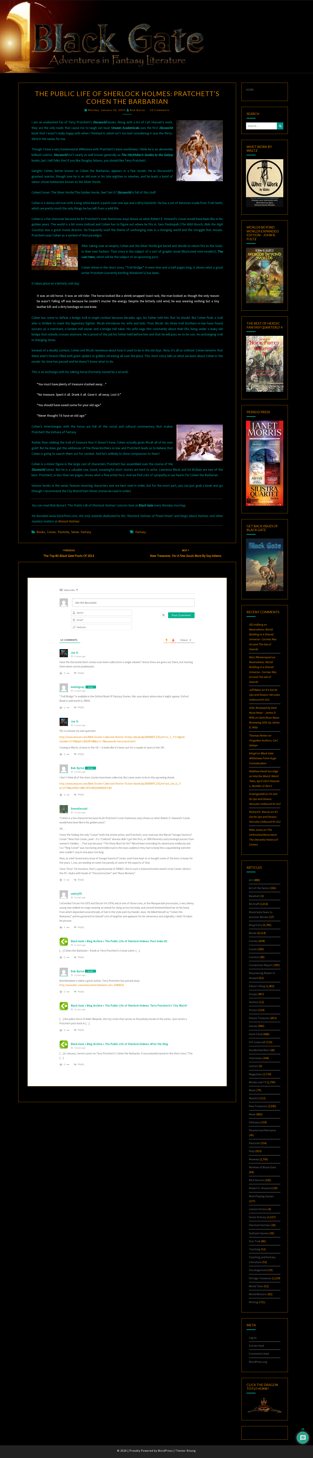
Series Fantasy (81, 532)
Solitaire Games (259, 1233)
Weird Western (258, 1294)
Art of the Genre (259, 888)
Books (40, 532)
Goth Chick (255, 1034)
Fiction (253, 1010)
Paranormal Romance (262, 1130)
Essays (253, 994)
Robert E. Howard (260, 1188)
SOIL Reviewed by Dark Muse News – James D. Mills (263, 712)
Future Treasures (259, 1018)
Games (253, 1026)
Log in (252, 1337)
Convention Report (261, 965)
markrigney (78, 687)
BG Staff (254, 904)
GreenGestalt (79, 808)
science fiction (258, 1209)
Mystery (254, 1098)
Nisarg (191, 1450)
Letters (253, 1066)
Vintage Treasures (260, 1278)
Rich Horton (256, 1180)
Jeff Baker (255, 690)
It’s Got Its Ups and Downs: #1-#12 (264, 694)
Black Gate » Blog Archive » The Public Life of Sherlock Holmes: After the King (119, 1044)
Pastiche (63, 532)
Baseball (254, 896)
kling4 (252, 753)
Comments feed (259, 1353)
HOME (250, 89)
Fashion (253, 1002)
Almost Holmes (68, 521)
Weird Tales (256, 1286)
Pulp (252, 1151)
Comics (253, 941)
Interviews (255, 1058)
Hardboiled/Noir (259, 1050)
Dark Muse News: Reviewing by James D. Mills (264, 722)
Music (252, 1090)
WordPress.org (258, 1362)
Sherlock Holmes (259, 1225)
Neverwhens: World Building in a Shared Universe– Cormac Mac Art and (262, 639)
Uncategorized (258, 1270)
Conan (51, 532)
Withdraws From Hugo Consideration (262, 758)
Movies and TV (257, 1082)
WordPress (165, 1450)
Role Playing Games (261, 1196)
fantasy (140, 532)
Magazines (255, 1074)
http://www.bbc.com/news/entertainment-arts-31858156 (91, 985)
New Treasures (258, 1106)
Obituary (254, 1122)
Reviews (254, 1159)
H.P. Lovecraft (257, 1042)
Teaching (254, 1249)
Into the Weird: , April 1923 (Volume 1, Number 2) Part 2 (264, 781)
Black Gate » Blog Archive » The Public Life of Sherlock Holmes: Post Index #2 (119, 941)
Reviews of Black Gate (262, 1167)
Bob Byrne (137, 110)
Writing (253, 1302)
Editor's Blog (257, 986)
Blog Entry (255, 925)
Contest (254, 957)
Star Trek (254, 1241)
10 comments (160, 110)
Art (251, 880)
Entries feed (256, 1345)
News (252, 1114)
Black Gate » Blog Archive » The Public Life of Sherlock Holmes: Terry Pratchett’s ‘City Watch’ (129, 1005)
